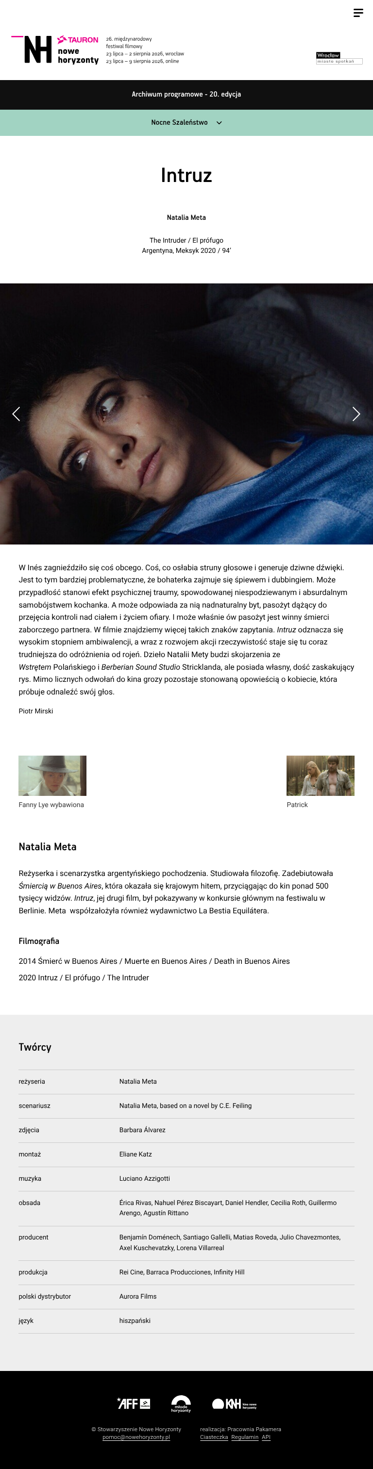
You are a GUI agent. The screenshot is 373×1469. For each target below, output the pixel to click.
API (266, 1437)
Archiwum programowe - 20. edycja (186, 95)
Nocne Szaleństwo (179, 123)
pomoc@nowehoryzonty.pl (136, 1437)
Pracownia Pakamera (254, 1429)
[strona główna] (108, 50)
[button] (356, 413)
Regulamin (245, 1437)
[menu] (358, 14)
